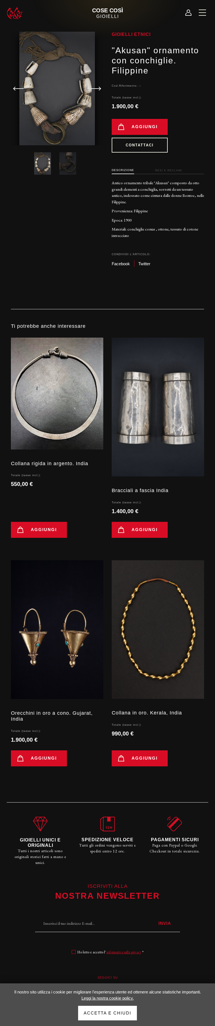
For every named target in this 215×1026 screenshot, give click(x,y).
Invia (164, 923)
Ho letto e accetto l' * (110, 952)
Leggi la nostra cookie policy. (107, 998)
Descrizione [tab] (123, 170)
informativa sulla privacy (124, 952)
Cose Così (107, 13)
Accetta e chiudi (107, 1013)
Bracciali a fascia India (140, 490)
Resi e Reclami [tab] (168, 170)
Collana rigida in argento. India (49, 463)
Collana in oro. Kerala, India (147, 713)
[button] (94, 89)
